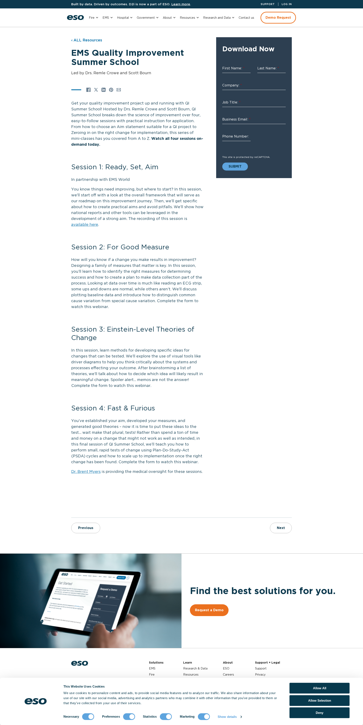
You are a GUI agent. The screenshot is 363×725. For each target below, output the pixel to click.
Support (268, 4)
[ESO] (75, 17)
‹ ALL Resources (86, 40)
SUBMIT (235, 166)
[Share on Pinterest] (111, 90)
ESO (226, 668)
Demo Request (278, 18)
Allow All (319, 688)
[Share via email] (119, 90)
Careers (228, 674)
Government (146, 17)
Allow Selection (319, 700)
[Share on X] (96, 90)
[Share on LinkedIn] (103, 90)
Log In (287, 4)
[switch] (129, 716)
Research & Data (195, 668)
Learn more (180, 4)
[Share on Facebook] (88, 90)
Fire (92, 17)
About (167, 17)
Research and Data (217, 17)
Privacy (260, 674)
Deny (319, 712)
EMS (106, 17)
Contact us (246, 17)
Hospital (123, 17)
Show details (227, 716)
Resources (187, 17)
